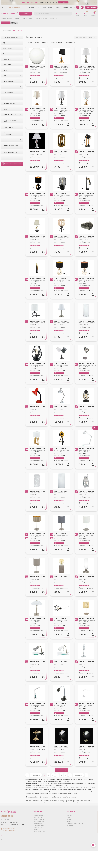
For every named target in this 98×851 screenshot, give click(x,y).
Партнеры (69, 817)
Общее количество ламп (10, 152)
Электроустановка (5, 22)
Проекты (50, 7)
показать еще (61, 770)
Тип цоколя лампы (9, 81)
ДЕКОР (30, 18)
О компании (31, 7)
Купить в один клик (61, 78)
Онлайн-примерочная (39, 831)
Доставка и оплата (39, 825)
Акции (37, 42)
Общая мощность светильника (8, 133)
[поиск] (69, 14)
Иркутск (3, 7)
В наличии (45, 42)
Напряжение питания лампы (10, 120)
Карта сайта (70, 825)
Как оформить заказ (39, 821)
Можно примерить (56, 42)
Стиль (5, 139)
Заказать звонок (91, 7)
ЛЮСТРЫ (52, 18)
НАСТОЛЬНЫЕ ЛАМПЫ (6, 18)
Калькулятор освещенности (13, 164)
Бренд (5, 109)
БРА (24, 18)
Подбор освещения (13, 22)
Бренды (36, 829)
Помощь (72, 7)
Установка (3, 842)
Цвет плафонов (8, 86)
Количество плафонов (10, 114)
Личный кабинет (38, 817)
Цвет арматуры (8, 92)
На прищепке (7, 64)
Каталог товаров (38, 823)
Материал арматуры (9, 103)
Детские (5, 53)
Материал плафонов (9, 98)
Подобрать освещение (43, 13)
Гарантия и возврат (39, 819)
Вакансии (69, 815)
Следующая (78, 775)
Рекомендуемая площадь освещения (11, 146)
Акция (44, 7)
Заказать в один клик (37, 78)
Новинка (29, 42)
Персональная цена (35, 75)
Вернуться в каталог (13, 37)
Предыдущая (35, 775)
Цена (5, 70)
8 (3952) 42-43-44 (14, 7)
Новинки (65, 7)
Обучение (3, 840)
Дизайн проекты (38, 827)
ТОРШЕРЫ (17, 18)
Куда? (5, 75)
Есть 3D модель (70, 42)
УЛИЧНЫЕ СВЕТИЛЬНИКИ (41, 18)
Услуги (38, 7)
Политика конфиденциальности (75, 823)
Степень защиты (8, 127)
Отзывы (69, 821)
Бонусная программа (39, 815)
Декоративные (7, 48)
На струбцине (7, 59)
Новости (58, 7)
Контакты (69, 819)
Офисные (5, 43)
